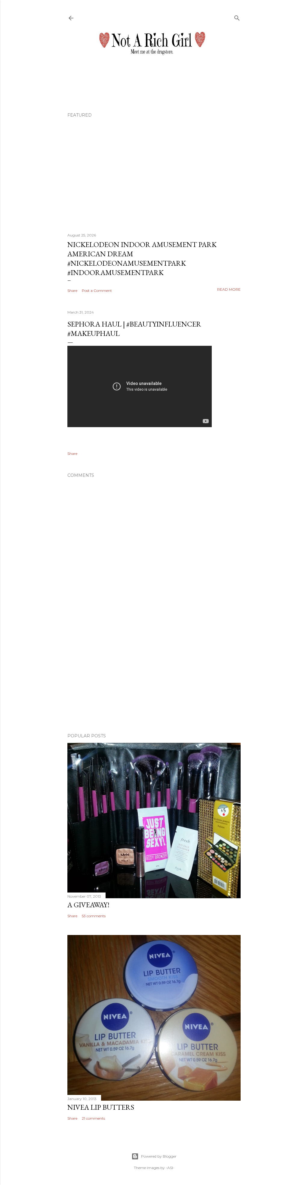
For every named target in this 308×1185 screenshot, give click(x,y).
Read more (229, 289)
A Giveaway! (88, 904)
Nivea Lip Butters (100, 1107)
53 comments (94, 916)
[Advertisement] (154, 676)
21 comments (93, 1118)
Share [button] (72, 290)
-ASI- (170, 1167)
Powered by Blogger (159, 1156)
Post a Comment (97, 290)
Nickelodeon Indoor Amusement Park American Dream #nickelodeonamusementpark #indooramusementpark (142, 258)
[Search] (237, 17)
